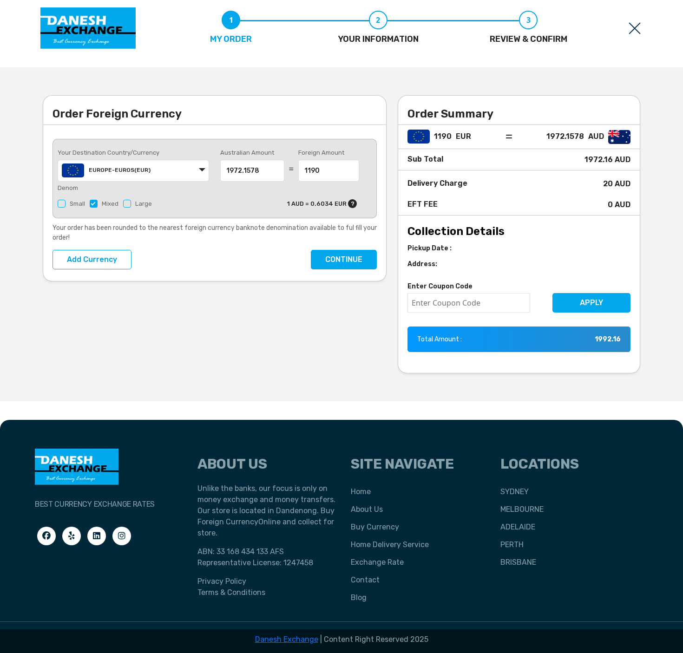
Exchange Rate (377, 562)
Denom (68, 187)
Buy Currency (375, 526)
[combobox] (133, 171)
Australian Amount (247, 152)
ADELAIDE (517, 526)
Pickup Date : (429, 248)
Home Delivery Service (390, 544)
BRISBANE (518, 562)
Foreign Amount (321, 152)
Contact (365, 579)
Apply (591, 302)
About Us (367, 509)
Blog (359, 597)
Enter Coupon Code (440, 286)
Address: (422, 264)
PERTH (512, 544)
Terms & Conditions (231, 592)
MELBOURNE (522, 509)
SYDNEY (514, 491)
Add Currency (92, 259)
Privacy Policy (221, 581)
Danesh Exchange (286, 639)
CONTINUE (343, 259)
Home (361, 491)
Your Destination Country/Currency (108, 152)
